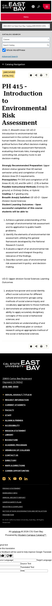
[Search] (48, 45)
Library (9, 435)
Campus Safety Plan (12, 502)
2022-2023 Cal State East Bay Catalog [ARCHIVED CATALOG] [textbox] (25, 26)
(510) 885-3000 (10, 387)
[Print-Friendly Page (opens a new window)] (41, 75)
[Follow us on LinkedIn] (25, 478)
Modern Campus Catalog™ (32, 535)
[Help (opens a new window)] (46, 75)
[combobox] (26, 26)
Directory (10, 460)
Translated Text (27, 567)
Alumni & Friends (14, 420)
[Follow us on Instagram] (4, 478)
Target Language (44, 560)
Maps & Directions (15, 465)
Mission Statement (15, 431)
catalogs (16, 531)
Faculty (9, 410)
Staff (8, 415)
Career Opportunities (17, 471)
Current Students (15, 405)
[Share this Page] (36, 75)
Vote (22, 571)
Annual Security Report (14, 497)
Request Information (17, 400)
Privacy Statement (11, 488)
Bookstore (11, 440)
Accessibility (12, 425)
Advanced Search (10, 56)
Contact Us (11, 455)
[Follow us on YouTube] (14, 478)
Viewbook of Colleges (17, 450)
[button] (33, 6)
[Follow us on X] (9, 478)
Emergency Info (10, 493)
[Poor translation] (9, 556)
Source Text (25, 564)
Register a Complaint (13, 507)
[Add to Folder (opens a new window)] (31, 75)
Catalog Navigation (15, 64)
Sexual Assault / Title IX (18, 395)
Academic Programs (16, 445)
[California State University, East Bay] (22, 365)
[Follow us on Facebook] (20, 478)
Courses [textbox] (6, 39)
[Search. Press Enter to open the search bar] (38, 6)
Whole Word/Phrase (15, 50)
